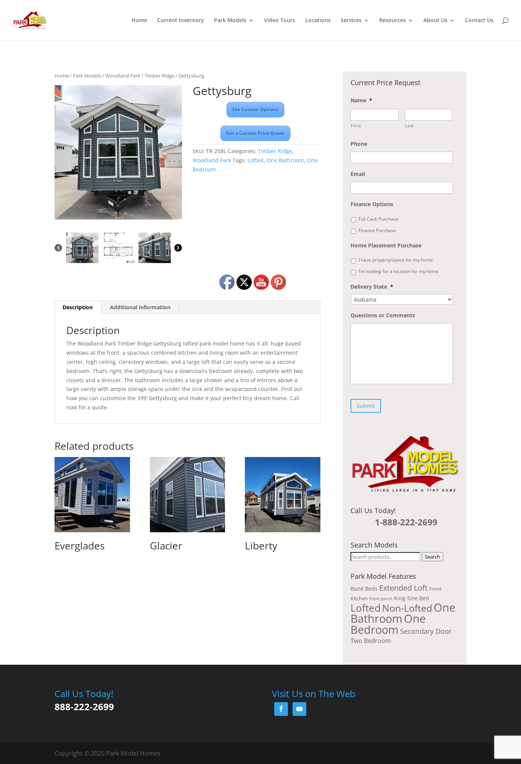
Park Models (230, 21)
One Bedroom (388, 624)
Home (139, 21)
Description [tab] (78, 307)
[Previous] (58, 248)
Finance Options (372, 204)
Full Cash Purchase (379, 219)
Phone (359, 144)
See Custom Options (255, 109)
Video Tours (279, 21)
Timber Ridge (159, 75)
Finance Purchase (377, 230)
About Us (435, 21)
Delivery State (372, 286)
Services (351, 21)
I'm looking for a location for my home (399, 271)
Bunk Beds (364, 588)
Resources (392, 21)
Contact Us (479, 21)
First (356, 125)
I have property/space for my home (396, 260)
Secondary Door (426, 631)
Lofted (256, 160)
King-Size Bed (411, 598)
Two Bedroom (371, 640)
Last (409, 125)
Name (361, 100)
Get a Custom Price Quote (255, 133)
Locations (318, 21)
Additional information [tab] (140, 307)
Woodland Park (122, 75)
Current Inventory (180, 21)
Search (432, 556)
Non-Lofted (407, 607)
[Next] (178, 248)
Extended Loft (403, 588)
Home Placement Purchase (386, 245)
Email (358, 174)
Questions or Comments (383, 315)
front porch (380, 598)
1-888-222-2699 (406, 522)
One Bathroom (285, 160)
